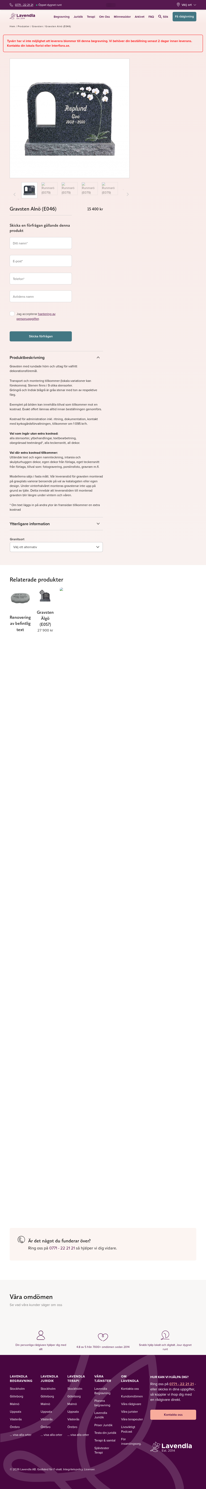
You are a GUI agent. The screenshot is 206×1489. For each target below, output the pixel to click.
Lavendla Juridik (49, 1378)
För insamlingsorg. (131, 1441)
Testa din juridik (105, 1432)
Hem (12, 26)
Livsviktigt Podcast (128, 1429)
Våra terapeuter (132, 1419)
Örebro (15, 1427)
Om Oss (104, 16)
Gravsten (37, 26)
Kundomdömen (132, 1396)
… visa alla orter (20, 1434)
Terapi (91, 16)
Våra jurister (129, 1411)
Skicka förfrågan (41, 336)
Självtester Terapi (101, 1450)
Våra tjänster (102, 1378)
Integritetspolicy (73, 1469)
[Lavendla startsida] (24, 16)
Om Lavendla (130, 1378)
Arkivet (139, 16)
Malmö (14, 1404)
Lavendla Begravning (21, 1378)
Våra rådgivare (131, 1404)
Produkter (24, 26)
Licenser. (89, 1469)
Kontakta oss (130, 1388)
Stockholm (17, 1388)
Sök (165, 16)
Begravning (62, 16)
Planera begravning (102, 1402)
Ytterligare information (30, 524)
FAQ (151, 16)
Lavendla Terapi (76, 1378)
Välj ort (187, 5)
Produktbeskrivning (27, 357)
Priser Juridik (103, 1425)
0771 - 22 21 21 (24, 5)
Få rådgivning (184, 16)
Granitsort (17, 539)
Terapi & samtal (104, 1440)
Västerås (16, 1419)
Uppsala (15, 1411)
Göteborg (16, 1396)
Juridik (78, 16)
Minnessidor (122, 16)
